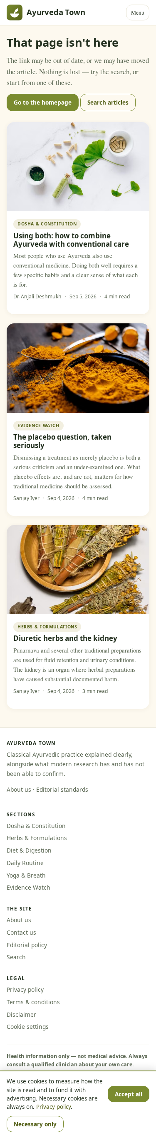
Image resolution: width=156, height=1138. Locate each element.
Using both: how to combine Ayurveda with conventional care (71, 240)
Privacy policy (25, 989)
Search (16, 957)
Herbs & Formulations (37, 838)
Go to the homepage (43, 102)
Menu (137, 12)
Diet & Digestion (29, 850)
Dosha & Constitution (36, 826)
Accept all (128, 1094)
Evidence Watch (28, 887)
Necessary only (35, 1124)
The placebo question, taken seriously (62, 441)
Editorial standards (62, 789)
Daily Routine (25, 863)
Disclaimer (21, 1014)
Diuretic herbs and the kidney (65, 638)
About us (19, 789)
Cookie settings (28, 1026)
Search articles (108, 102)
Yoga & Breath (26, 875)
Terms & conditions (33, 1002)
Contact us (21, 932)
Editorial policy (27, 945)
